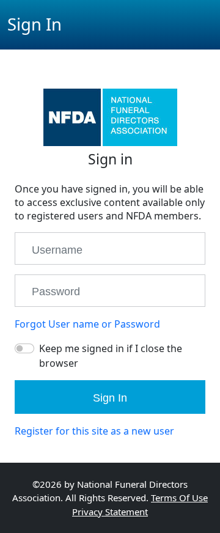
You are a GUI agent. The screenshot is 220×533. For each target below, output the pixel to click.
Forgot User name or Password (87, 324)
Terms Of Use (179, 497)
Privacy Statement (110, 511)
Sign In (110, 398)
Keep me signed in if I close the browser (110, 356)
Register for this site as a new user (94, 431)
